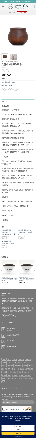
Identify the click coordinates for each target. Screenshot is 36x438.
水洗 (22, 369)
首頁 (3, 61)
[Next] (31, 35)
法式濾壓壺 (5, 372)
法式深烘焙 (28, 369)
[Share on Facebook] (7, 89)
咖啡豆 (4, 365)
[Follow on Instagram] (7, 315)
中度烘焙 (21, 359)
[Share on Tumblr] (17, 89)
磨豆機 (21, 375)
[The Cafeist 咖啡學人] (18, 6)
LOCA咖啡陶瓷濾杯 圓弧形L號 (9, 279)
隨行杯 (31, 378)
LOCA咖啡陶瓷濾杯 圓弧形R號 (26, 279)
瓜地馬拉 (14, 375)
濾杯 (29, 372)
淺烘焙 (19, 372)
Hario (3, 359)
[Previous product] (7, 70)
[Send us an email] (10, 315)
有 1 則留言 (9, 330)
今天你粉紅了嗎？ (13, 335)
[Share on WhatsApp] (3, 89)
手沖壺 (31, 365)
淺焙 (24, 372)
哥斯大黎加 (18, 365)
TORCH (14, 359)
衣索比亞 (14, 378)
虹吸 (3, 378)
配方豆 (21, 378)
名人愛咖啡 (11, 341)
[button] (3, 6)
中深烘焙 (28, 359)
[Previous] (4, 35)
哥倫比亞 (10, 365)
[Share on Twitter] (10, 89)
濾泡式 (4, 375)
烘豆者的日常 (11, 346)
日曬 (13, 369)
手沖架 (4, 369)
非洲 (3, 382)
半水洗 (14, 362)
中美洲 (4, 362)
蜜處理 (8, 378)
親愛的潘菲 (11, 328)
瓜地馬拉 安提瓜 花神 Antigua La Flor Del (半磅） (25, 232)
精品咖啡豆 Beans (12, 61)
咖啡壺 (20, 362)
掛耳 (9, 369)
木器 (10, 85)
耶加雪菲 (27, 375)
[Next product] (3, 70)
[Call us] (14, 315)
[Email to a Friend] (14, 89)
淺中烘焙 (13, 372)
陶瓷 (26, 378)
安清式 (7, 85)
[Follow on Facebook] (3, 315)
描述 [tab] (3, 101)
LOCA (8, 359)
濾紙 (9, 375)
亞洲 (9, 362)
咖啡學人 (26, 362)
